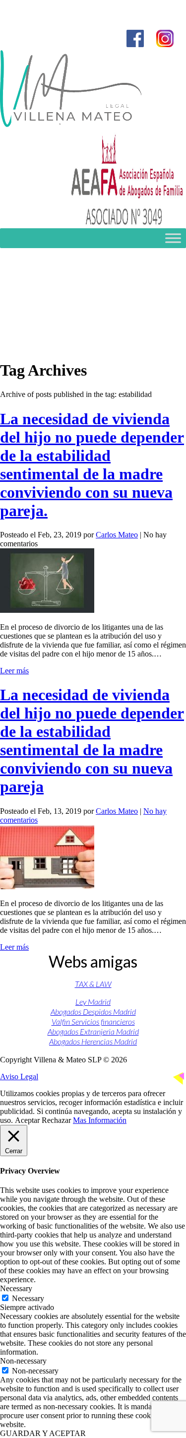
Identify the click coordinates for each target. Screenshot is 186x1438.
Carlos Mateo (117, 534)
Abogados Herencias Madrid (93, 1041)
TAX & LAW (93, 983)
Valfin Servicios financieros (93, 1021)
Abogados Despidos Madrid (93, 1011)
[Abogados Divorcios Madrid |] (70, 124)
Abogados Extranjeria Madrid (93, 1031)
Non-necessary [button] (23, 1361)
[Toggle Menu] (173, 238)
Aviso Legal (19, 1076)
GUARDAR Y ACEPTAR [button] (43, 1433)
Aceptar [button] (27, 1120)
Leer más (14, 670)
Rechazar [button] (56, 1120)
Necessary (28, 1298)
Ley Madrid (93, 1001)
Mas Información (99, 1120)
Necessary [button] (16, 1288)
